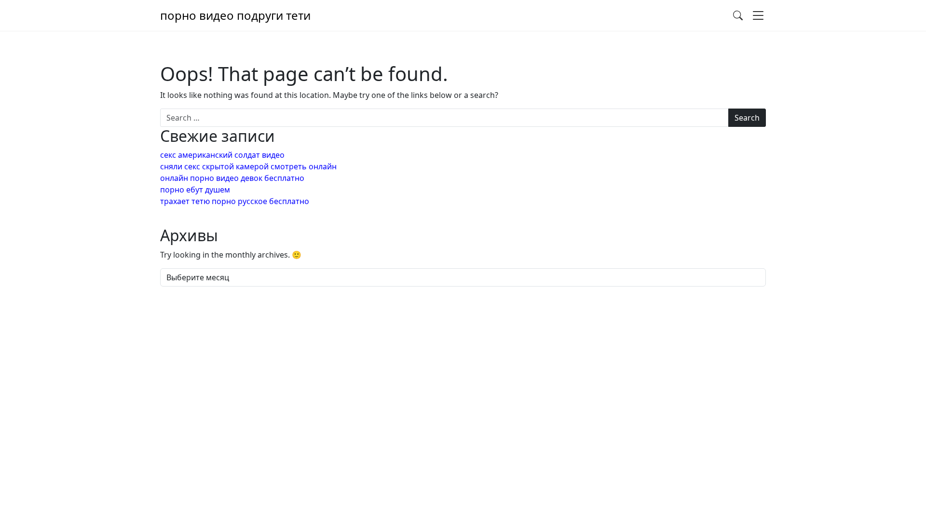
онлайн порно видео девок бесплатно (232, 178)
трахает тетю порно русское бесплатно (234, 201)
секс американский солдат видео (222, 155)
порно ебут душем (195, 189)
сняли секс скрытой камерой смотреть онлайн (248, 166)
